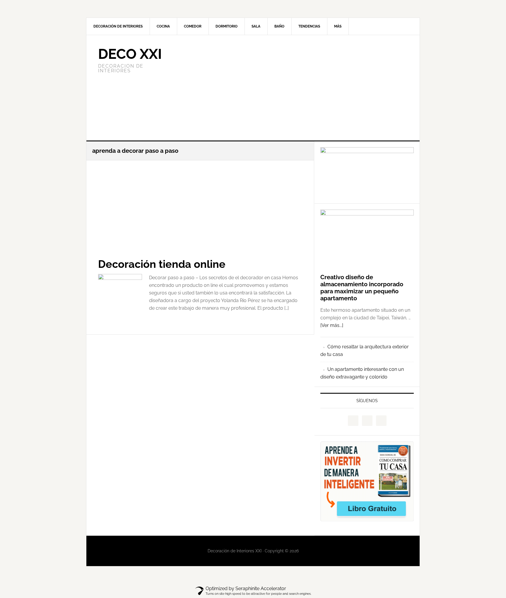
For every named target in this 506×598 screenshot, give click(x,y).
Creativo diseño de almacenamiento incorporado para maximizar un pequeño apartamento (361, 288)
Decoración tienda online (161, 264)
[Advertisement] (296, 88)
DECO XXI (130, 54)
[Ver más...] (331, 325)
